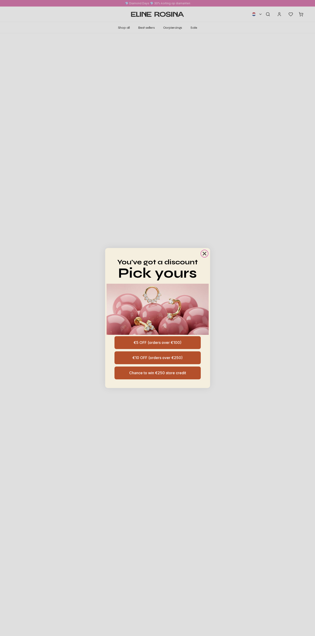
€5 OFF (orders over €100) (157, 342)
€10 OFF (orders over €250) (157, 357)
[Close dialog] (204, 253)
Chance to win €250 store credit (157, 372)
